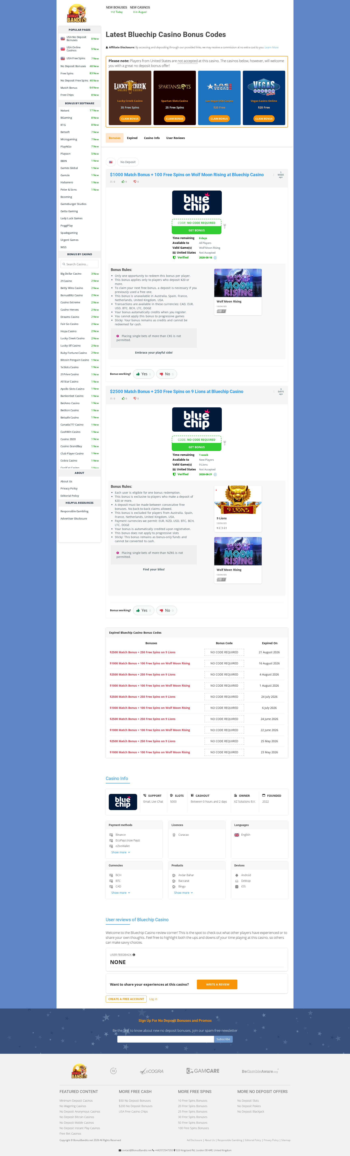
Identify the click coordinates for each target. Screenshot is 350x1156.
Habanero (80, 182)
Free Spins (80, 73)
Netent (80, 110)
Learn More (272, 47)
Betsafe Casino (80, 417)
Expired (132, 138)
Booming (66, 197)
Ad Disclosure (194, 1140)
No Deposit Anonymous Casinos (80, 1111)
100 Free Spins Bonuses (193, 1128)
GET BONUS (197, 230)
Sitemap (285, 1140)
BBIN (80, 161)
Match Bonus (80, 88)
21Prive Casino (80, 374)
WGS (63, 247)
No (169, 373)
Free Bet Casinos (70, 1133)
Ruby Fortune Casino (80, 353)
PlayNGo (80, 146)
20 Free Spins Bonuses (192, 1106)
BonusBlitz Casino (80, 295)
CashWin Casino (80, 432)
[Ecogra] (151, 1071)
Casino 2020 (80, 439)
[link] (238, 292)
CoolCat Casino (80, 468)
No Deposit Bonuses (80, 66)
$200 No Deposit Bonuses (136, 1106)
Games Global (80, 168)
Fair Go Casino (80, 324)
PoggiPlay (67, 225)
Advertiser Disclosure (74, 518)
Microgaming (80, 139)
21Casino (80, 281)
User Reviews (175, 138)
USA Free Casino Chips (133, 1111)
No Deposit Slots (248, 1100)
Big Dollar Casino (80, 273)
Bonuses (115, 138)
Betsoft (80, 132)
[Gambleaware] (260, 1072)
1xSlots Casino (80, 367)
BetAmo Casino (80, 403)
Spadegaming (69, 233)
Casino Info (152, 138)
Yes (146, 373)
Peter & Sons (80, 189)
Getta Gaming (69, 211)
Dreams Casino (80, 317)
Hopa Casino (80, 331)
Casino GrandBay (80, 446)
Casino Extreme (80, 302)
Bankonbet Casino (80, 396)
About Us (66, 481)
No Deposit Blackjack (250, 1111)
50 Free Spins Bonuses (192, 1122)
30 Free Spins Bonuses (192, 1117)
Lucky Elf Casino (80, 345)
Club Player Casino (80, 453)
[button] (134, 852)
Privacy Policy (69, 488)
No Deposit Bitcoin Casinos (77, 1117)
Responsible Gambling (74, 511)
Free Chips (80, 95)
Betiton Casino (80, 410)
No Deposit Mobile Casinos (77, 1122)
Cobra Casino (80, 460)
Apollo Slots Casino (80, 389)
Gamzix (80, 175)
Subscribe (223, 1039)
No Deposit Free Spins (80, 80)
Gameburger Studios (73, 204)
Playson (80, 153)
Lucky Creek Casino (80, 338)
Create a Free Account (126, 999)
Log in (153, 999)
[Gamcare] (203, 1072)
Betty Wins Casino (80, 288)
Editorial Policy (70, 495)
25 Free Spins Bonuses (192, 1111)
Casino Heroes (80, 309)
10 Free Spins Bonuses (192, 1100)
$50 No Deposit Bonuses (135, 1100)
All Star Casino (80, 381)
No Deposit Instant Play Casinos (80, 1128)
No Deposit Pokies (249, 1106)
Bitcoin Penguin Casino (80, 360)
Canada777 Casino (80, 424)
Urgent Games (69, 240)
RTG (80, 125)
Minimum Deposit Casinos (76, 1100)
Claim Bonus (130, 118)
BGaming (80, 117)
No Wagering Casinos (73, 1106)
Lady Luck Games (71, 218)
